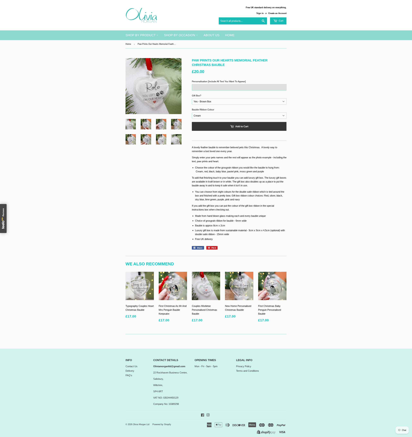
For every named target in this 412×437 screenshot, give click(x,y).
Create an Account (277, 13)
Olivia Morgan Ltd (141, 424)
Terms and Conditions (247, 370)
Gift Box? (196, 95)
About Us (212, 35)
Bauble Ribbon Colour (203, 109)
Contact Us (131, 366)
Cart (280, 20)
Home (229, 35)
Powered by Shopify (161, 424)
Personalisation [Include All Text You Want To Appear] (219, 81)
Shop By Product (141, 35)
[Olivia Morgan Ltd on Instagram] (208, 415)
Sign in (260, 13)
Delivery (130, 370)
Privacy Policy (243, 366)
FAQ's (129, 375)
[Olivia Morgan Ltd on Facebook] (202, 415)
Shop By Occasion (180, 35)
